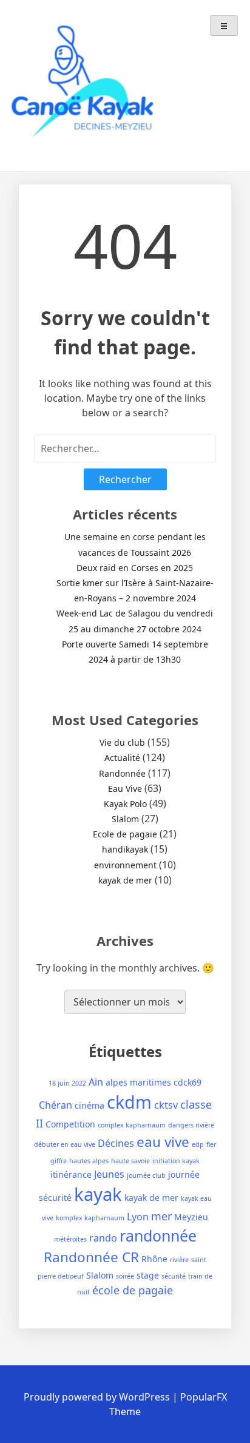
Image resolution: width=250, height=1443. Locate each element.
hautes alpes (89, 1161)
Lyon (138, 1216)
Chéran (55, 1105)
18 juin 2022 (67, 1083)
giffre (58, 1161)
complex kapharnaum (132, 1125)
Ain (96, 1082)
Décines (116, 1143)
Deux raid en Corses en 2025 (134, 567)
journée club (146, 1175)
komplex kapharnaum (90, 1218)
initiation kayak (176, 1161)
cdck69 (187, 1082)
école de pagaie (132, 1290)
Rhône (154, 1259)
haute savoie (130, 1161)
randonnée (158, 1235)
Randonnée (122, 773)
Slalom (125, 819)
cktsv (166, 1105)
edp (198, 1144)
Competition (70, 1124)
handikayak (125, 849)
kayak (98, 1194)
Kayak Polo (125, 803)
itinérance (71, 1174)
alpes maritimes (138, 1082)
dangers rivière (191, 1125)
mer (161, 1216)
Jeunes (109, 1174)
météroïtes (70, 1239)
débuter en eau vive (64, 1144)
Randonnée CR (91, 1257)
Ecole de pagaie (125, 834)
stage (148, 1275)
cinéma (89, 1105)
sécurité (173, 1276)
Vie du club (122, 742)
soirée (125, 1276)
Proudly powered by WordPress (98, 1397)
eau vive (163, 1141)
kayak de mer (125, 880)
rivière (179, 1259)
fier (211, 1144)
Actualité (122, 757)
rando (103, 1238)
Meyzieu (191, 1217)
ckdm (129, 1102)
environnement (125, 865)
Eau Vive (125, 788)
